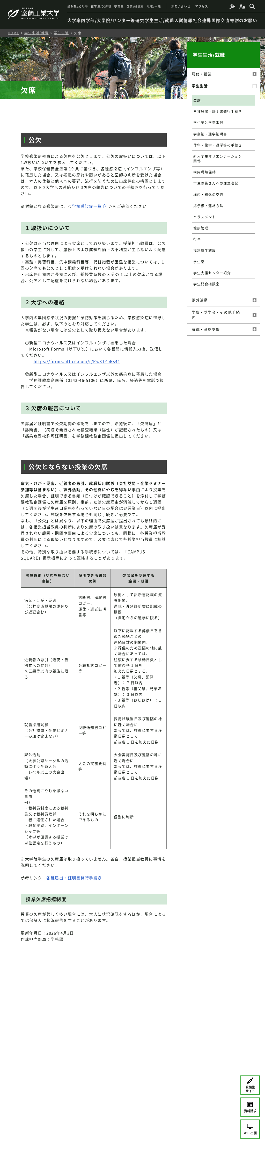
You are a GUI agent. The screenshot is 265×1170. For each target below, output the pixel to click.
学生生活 (61, 32)
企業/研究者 (135, 6)
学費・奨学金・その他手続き (216, 315)
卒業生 (119, 6)
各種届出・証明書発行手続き (74, 878)
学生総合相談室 (206, 283)
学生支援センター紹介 (212, 272)
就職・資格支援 (206, 329)
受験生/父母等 (77, 6)
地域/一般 (154, 6)
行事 (197, 238)
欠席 (197, 100)
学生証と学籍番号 (208, 122)
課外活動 (200, 300)
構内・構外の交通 (208, 194)
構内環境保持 (204, 171)
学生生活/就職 (36, 32)
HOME (13, 32)
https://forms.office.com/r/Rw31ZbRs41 (77, 361)
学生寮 (199, 261)
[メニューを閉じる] (254, 86)
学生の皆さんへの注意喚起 (215, 183)
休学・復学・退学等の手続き (217, 144)
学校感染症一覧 (87, 206)
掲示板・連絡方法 (208, 205)
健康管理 (200, 227)
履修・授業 (202, 73)
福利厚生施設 (204, 250)
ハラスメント (204, 216)
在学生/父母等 (101, 6)
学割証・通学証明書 (210, 133)
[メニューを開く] (254, 74)
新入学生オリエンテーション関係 (217, 158)
